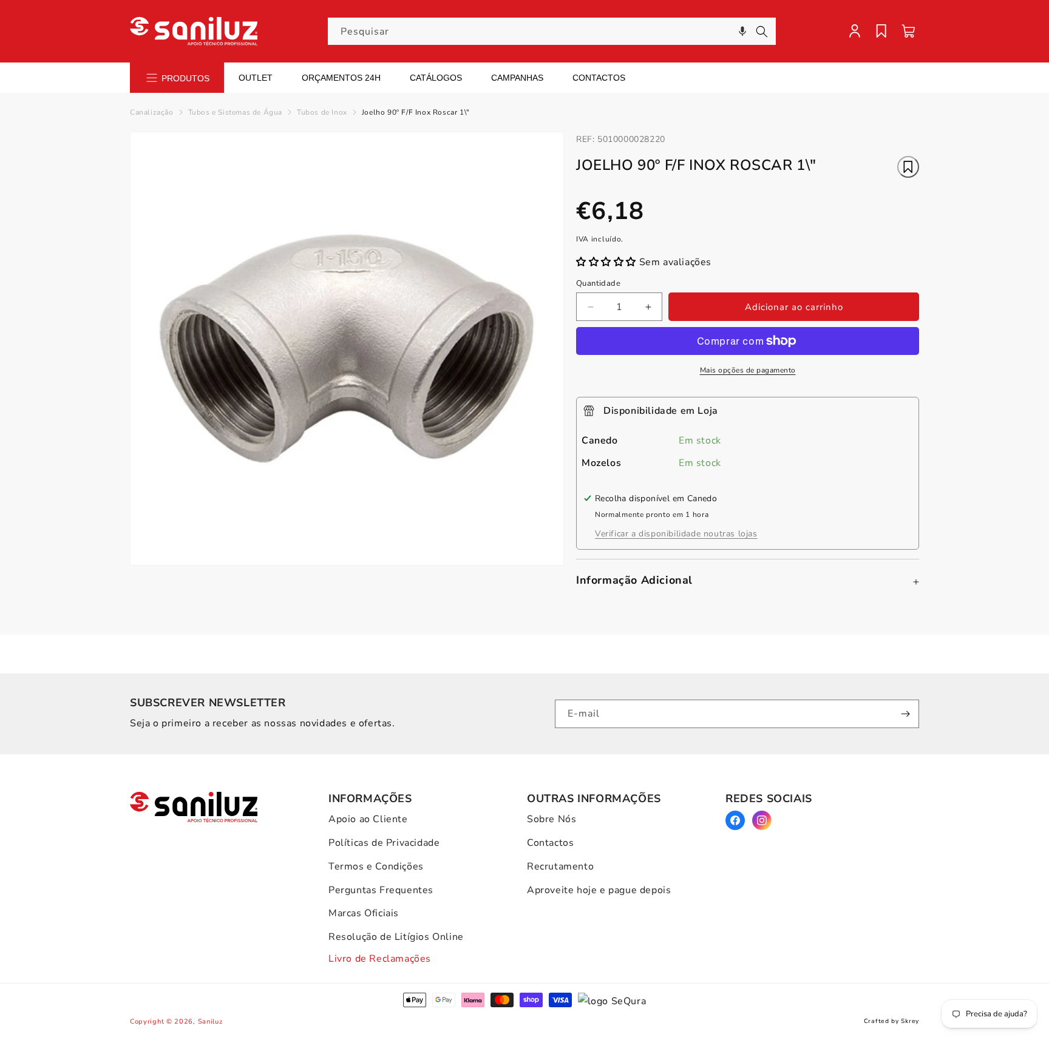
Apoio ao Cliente (368, 819)
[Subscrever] (905, 714)
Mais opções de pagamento (748, 370)
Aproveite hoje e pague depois (599, 890)
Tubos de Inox (322, 112)
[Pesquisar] (762, 31)
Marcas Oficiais (363, 913)
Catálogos (436, 78)
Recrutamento (560, 866)
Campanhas (517, 78)
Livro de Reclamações (379, 958)
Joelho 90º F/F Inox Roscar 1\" (416, 112)
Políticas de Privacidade (384, 842)
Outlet (256, 78)
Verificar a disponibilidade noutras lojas (676, 533)
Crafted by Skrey (891, 1021)
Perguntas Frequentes (380, 890)
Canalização (152, 112)
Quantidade (598, 283)
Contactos (598, 78)
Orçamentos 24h (341, 78)
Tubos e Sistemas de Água (235, 112)
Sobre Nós (551, 819)
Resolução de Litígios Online (396, 937)
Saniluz (210, 1021)
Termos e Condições (376, 866)
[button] (742, 31)
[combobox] (552, 31)
